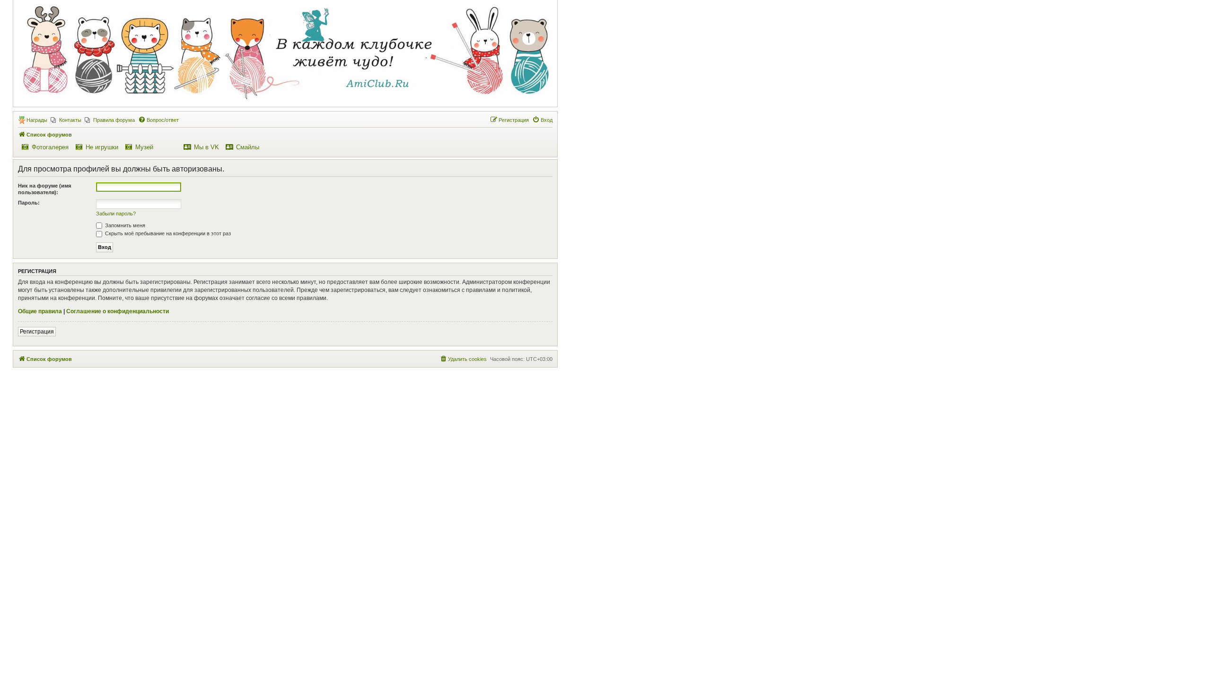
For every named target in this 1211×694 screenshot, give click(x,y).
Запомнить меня (124, 225)
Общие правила (40, 311)
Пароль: (29, 203)
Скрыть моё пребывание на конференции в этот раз (167, 233)
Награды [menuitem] (36, 120)
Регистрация (37, 331)
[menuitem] (66, 120)
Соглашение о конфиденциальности (117, 311)
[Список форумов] (285, 52)
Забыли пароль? (116, 213)
